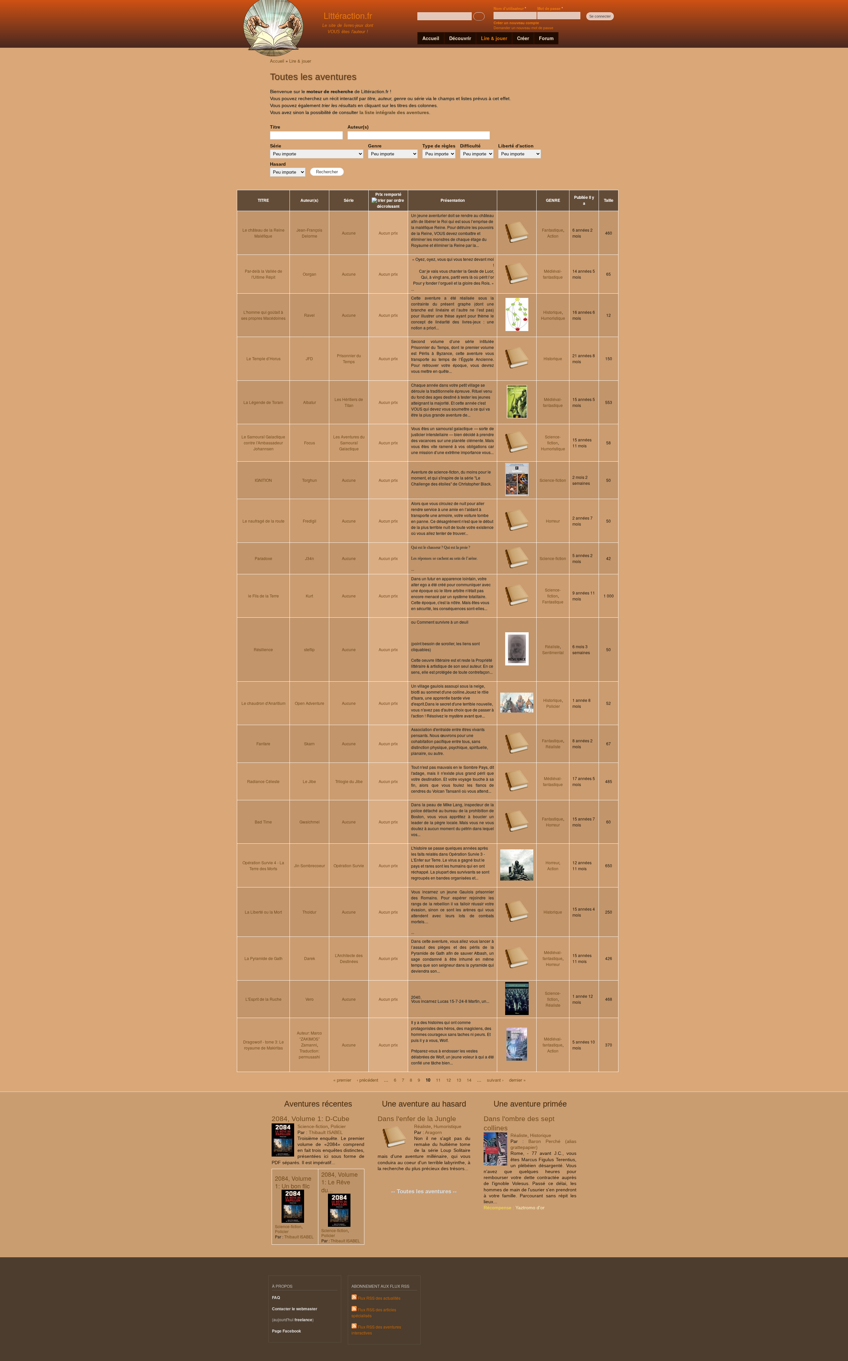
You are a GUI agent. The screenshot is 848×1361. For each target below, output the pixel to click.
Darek (309, 958)
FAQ (276, 1297)
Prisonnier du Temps (349, 358)
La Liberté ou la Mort (263, 912)
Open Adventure (309, 703)
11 (438, 1079)
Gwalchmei (309, 821)
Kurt (309, 595)
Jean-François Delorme (309, 233)
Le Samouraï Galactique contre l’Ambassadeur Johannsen (263, 442)
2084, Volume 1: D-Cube (310, 1118)
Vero (309, 999)
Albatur (309, 402)
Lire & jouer (494, 38)
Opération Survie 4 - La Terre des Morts (263, 865)
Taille (608, 200)
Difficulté (470, 145)
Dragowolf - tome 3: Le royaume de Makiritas (263, 1044)
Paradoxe (263, 558)
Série (275, 145)
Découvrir (460, 38)
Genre (375, 145)
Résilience (263, 649)
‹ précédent (367, 1079)
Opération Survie (349, 865)
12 (448, 1079)
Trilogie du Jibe (349, 781)
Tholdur (309, 912)
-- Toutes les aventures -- (424, 1191)
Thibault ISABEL (326, 1132)
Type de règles (438, 145)
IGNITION (263, 480)
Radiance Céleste (263, 781)
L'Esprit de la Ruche (263, 999)
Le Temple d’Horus (263, 358)
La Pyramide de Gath (263, 958)
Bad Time (263, 821)
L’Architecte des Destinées (349, 958)
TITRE (263, 200)
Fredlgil (309, 521)
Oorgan (309, 274)
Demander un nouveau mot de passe (523, 27)
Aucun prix (388, 233)
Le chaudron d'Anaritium (263, 703)
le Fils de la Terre (263, 595)
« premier (342, 1079)
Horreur (553, 521)
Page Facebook (286, 1331)
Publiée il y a (584, 200)
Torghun (309, 480)
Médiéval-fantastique (553, 274)
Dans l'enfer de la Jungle (417, 1118)
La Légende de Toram (263, 402)
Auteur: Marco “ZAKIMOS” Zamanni (309, 1039)
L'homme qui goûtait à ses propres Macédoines (263, 315)
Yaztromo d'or (530, 1207)
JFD (309, 358)
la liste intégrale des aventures (394, 112)
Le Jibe (309, 781)
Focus (309, 442)
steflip (309, 649)
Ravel (309, 315)
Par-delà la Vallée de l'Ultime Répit (263, 274)
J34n (309, 558)
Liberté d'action (516, 145)
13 (458, 1079)
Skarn (309, 743)
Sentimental (553, 652)
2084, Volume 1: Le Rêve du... (339, 1182)
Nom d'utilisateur (510, 8)
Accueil (430, 38)
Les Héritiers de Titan (349, 402)
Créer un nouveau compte (516, 22)
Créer (523, 38)
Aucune (349, 233)
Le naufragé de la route (263, 521)
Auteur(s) (358, 127)
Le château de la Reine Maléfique (263, 233)
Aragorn (433, 1132)
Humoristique (553, 318)
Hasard (278, 164)
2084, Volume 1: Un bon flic (293, 1182)
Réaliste (552, 646)
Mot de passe (550, 8)
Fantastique (552, 230)
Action (552, 236)
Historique (552, 312)
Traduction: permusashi (309, 1053)
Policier (553, 706)
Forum (546, 38)
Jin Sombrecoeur (309, 865)
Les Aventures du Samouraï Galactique (349, 442)
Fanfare (263, 743)
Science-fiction (553, 439)
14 (469, 1079)
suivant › (495, 1079)
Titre (275, 127)
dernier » (517, 1079)
